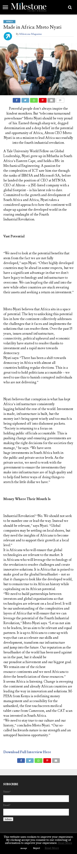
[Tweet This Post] (25, 99)
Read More (65, 843)
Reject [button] (36, 848)
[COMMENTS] (60, 99)
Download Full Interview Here (27, 752)
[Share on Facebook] (16, 99)
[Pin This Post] (43, 99)
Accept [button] (23, 848)
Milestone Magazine (30, 34)
